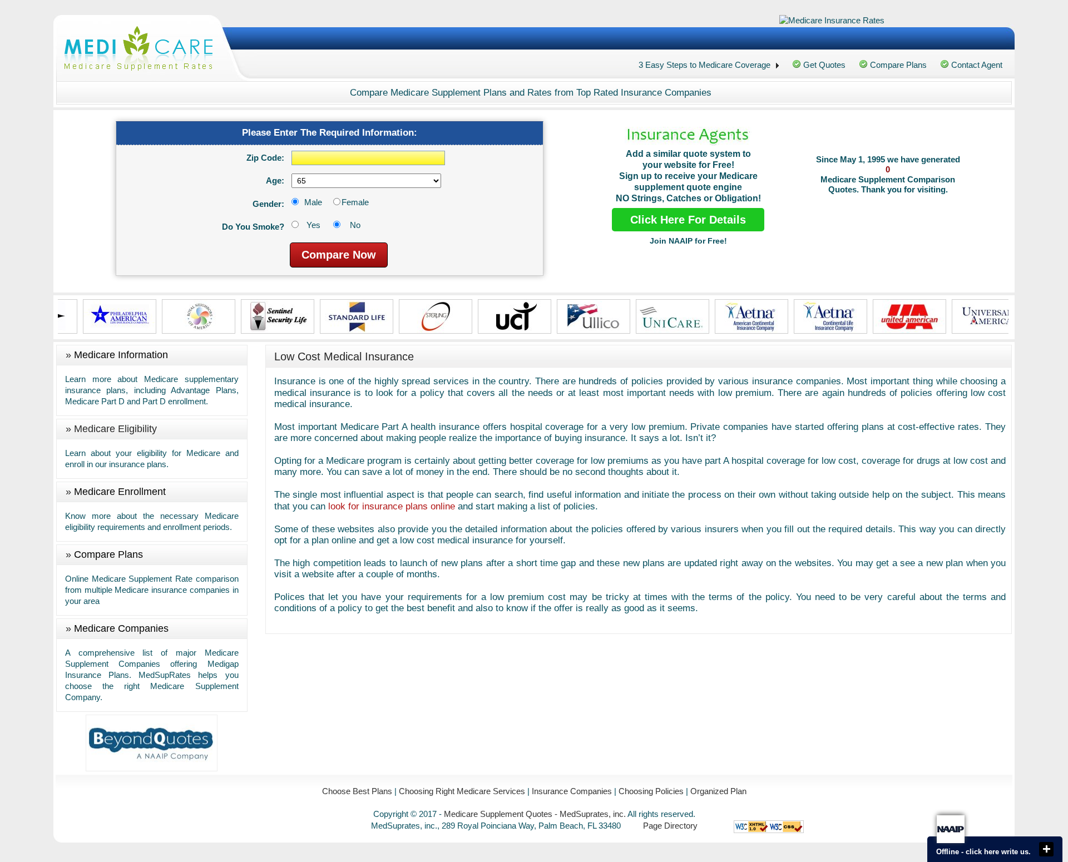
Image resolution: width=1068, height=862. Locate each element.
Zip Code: (265, 157)
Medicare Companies (121, 628)
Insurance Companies (572, 791)
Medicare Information (121, 354)
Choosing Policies (651, 791)
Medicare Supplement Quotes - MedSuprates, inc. (535, 814)
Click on (201, 249)
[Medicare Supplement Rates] (138, 49)
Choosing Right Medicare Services (462, 791)
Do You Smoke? (253, 226)
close (1046, 849)
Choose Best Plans (357, 791)
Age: (275, 180)
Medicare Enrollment (120, 491)
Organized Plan (718, 791)
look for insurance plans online (391, 506)
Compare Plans (108, 554)
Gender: (268, 204)
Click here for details (688, 220)
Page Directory (670, 825)
